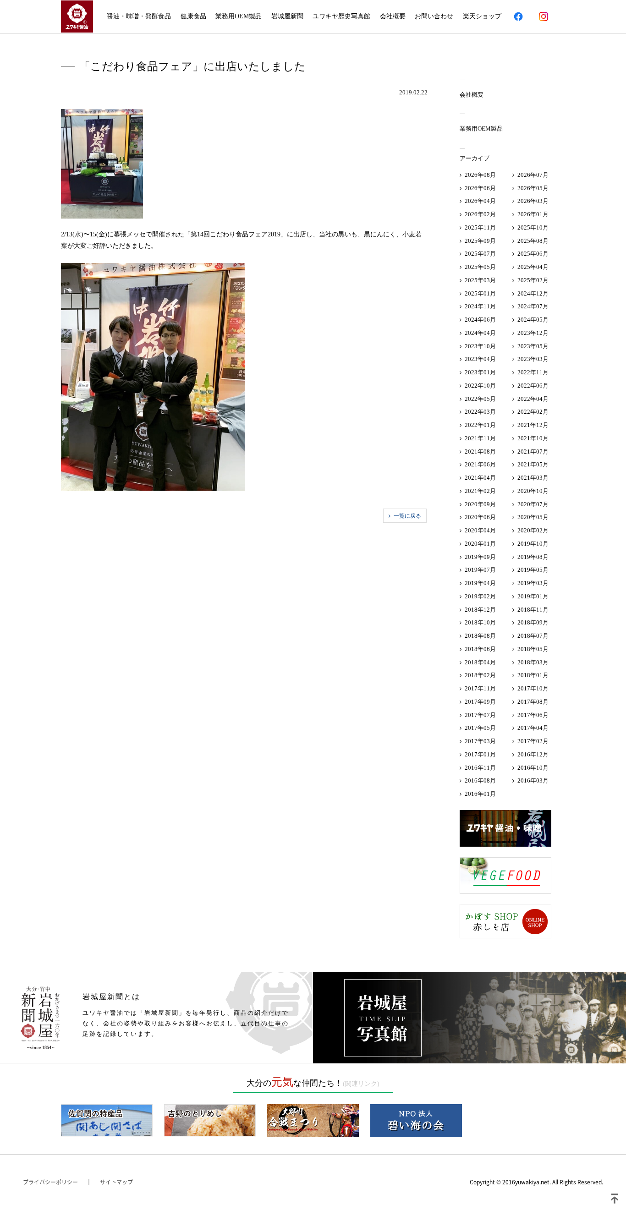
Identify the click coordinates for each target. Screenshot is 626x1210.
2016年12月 (533, 754)
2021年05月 (533, 464)
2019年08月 (533, 556)
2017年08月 (533, 701)
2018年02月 (480, 675)
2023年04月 (480, 359)
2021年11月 (480, 438)
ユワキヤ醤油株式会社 (77, 16)
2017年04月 (533, 727)
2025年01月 (480, 293)
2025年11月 (480, 227)
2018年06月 (480, 649)
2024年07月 (533, 306)
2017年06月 (533, 715)
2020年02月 (533, 530)
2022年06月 (533, 385)
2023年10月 (480, 346)
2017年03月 (480, 741)
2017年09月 (480, 701)
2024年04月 (480, 332)
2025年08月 (533, 240)
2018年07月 (533, 635)
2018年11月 (533, 609)
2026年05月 (533, 188)
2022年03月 (480, 411)
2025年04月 (533, 266)
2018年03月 (533, 662)
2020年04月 (480, 530)
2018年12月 (480, 609)
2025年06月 (533, 253)
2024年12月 (533, 293)
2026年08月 (480, 174)
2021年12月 (533, 425)
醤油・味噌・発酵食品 (139, 16)
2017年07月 (480, 715)
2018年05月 (533, 649)
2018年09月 (533, 622)
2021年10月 (533, 438)
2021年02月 (480, 490)
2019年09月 (480, 556)
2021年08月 (480, 451)
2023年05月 (533, 346)
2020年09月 (480, 504)
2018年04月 (480, 662)
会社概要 (393, 16)
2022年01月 (480, 425)
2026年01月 (533, 214)
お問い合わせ (434, 16)
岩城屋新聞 (287, 16)
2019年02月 (480, 596)
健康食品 (193, 16)
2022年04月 (533, 398)
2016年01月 (480, 793)
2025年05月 (480, 266)
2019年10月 (533, 543)
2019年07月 (480, 569)
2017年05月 (480, 727)
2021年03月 (533, 477)
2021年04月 (480, 477)
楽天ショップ (482, 16)
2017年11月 (480, 688)
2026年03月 (533, 200)
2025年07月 (480, 253)
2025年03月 (480, 280)
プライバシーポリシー (50, 1182)
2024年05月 (533, 319)
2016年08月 (480, 780)
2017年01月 (480, 754)
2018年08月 (480, 635)
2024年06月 (480, 319)
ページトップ (614, 1198)
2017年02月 (533, 741)
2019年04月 (480, 583)
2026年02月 (480, 214)
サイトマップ (116, 1182)
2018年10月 (480, 622)
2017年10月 (533, 688)
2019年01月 (533, 596)
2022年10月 (480, 385)
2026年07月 (533, 174)
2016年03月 (533, 780)
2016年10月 (533, 767)
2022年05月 (480, 398)
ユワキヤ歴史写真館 (341, 16)
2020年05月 (533, 517)
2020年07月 (533, 504)
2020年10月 (533, 490)
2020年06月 (480, 517)
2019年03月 (533, 583)
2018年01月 (533, 675)
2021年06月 (480, 464)
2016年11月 (480, 767)
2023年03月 (533, 359)
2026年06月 (480, 188)
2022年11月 (533, 372)
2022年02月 (533, 411)
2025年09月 (480, 240)
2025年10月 (533, 227)
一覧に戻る (407, 516)
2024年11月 (480, 306)
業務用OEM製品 (238, 16)
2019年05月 (533, 569)
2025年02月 (533, 280)
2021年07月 (533, 451)
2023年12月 (533, 332)
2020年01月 (480, 543)
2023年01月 (480, 372)
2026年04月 (480, 200)
